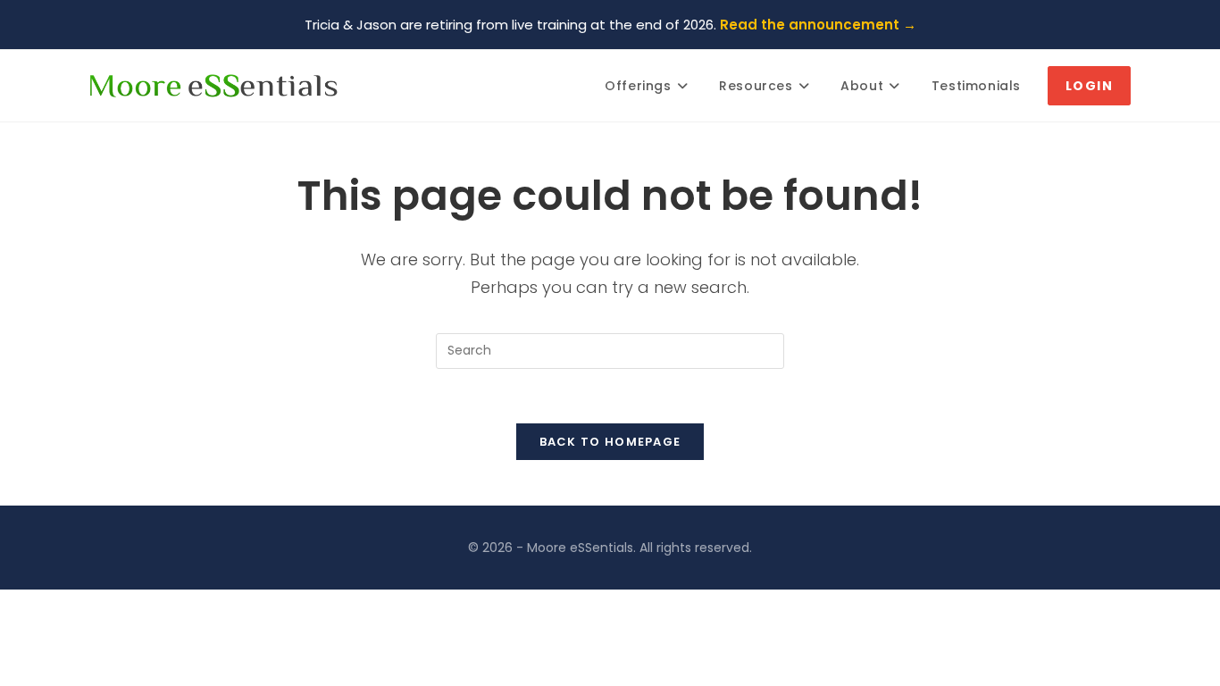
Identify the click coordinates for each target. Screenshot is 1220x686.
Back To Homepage (610, 441)
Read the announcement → (818, 24)
